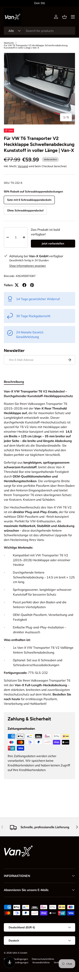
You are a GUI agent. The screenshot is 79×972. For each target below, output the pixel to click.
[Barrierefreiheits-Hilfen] (9, 962)
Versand (23, 166)
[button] (64, 17)
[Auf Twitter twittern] (17, 285)
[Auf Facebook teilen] (24, 285)
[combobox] (39, 31)
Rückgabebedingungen (16, 962)
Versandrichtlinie (41, 962)
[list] (39, 88)
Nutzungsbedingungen (16, 959)
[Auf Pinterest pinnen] (32, 285)
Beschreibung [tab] (14, 382)
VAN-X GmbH (19, 952)
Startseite (9, 43)
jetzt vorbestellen (53, 243)
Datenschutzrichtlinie (43, 959)
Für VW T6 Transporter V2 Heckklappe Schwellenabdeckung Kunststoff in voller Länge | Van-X (35, 46)
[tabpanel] (39, 547)
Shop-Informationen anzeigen (27, 265)
